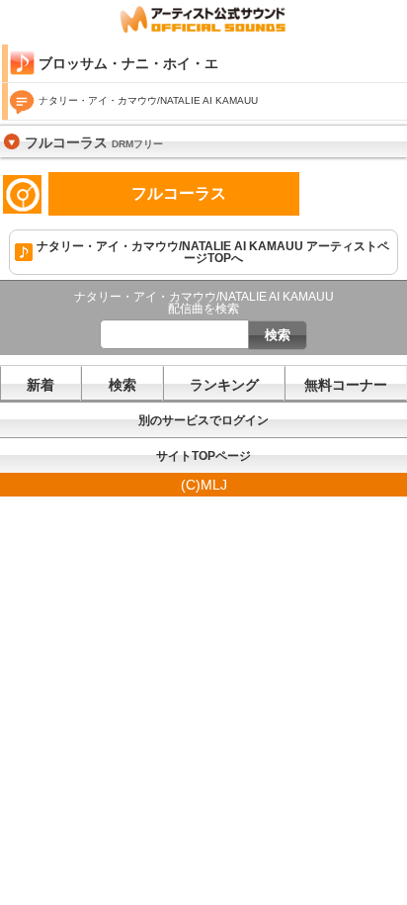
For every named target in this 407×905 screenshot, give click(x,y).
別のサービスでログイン (203, 420)
